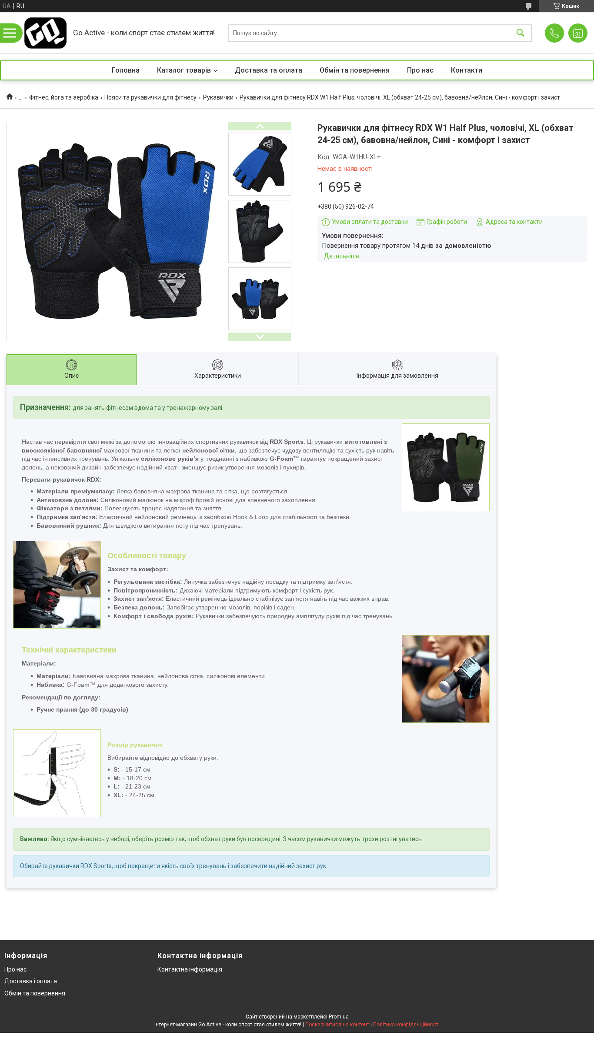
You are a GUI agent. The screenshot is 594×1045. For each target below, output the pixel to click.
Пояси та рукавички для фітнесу (150, 97)
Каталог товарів (184, 70)
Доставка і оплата (30, 981)
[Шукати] (520, 33)
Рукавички (218, 97)
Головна (126, 70)
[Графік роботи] (577, 33)
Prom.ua (339, 1017)
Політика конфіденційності (406, 1025)
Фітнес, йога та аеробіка (63, 97)
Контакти (466, 70)
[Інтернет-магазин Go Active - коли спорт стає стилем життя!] (45, 33)
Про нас (420, 70)
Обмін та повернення (355, 70)
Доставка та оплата (268, 70)
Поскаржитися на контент (337, 1025)
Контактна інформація (189, 969)
